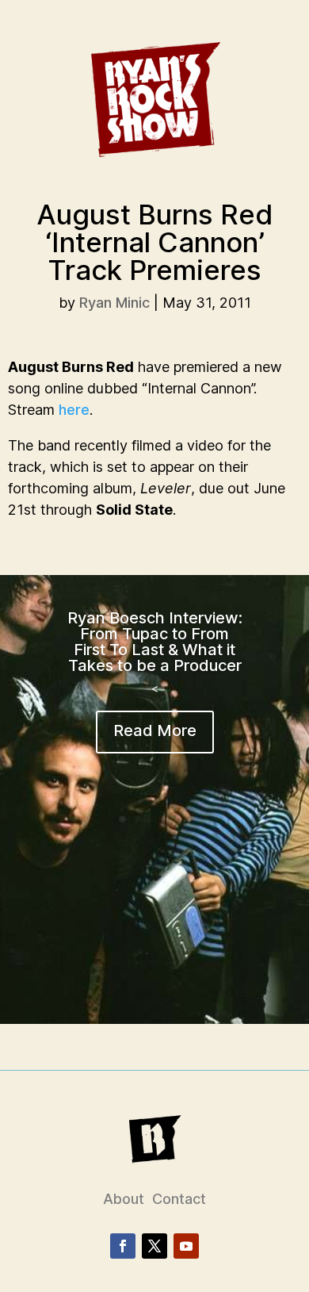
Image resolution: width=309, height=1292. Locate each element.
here (74, 409)
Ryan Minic (114, 302)
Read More (154, 730)
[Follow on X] (154, 1246)
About (123, 1198)
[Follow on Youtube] (186, 1246)
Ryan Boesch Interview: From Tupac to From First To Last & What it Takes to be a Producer (154, 641)
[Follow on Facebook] (122, 1246)
